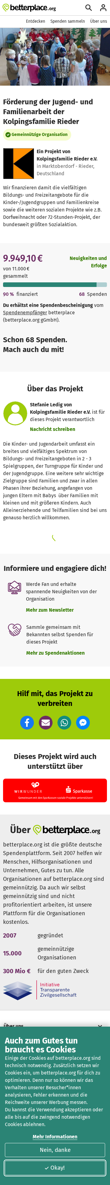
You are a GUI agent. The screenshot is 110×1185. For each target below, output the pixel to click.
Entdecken (35, 21)
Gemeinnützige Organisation (40, 134)
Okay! (57, 1167)
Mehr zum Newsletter (50, 610)
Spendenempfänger (25, 313)
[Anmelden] (103, 7)
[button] (27, 723)
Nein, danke (55, 1149)
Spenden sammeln (67, 21)
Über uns (98, 21)
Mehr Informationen (55, 1137)
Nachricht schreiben (52, 429)
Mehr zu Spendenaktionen (55, 653)
